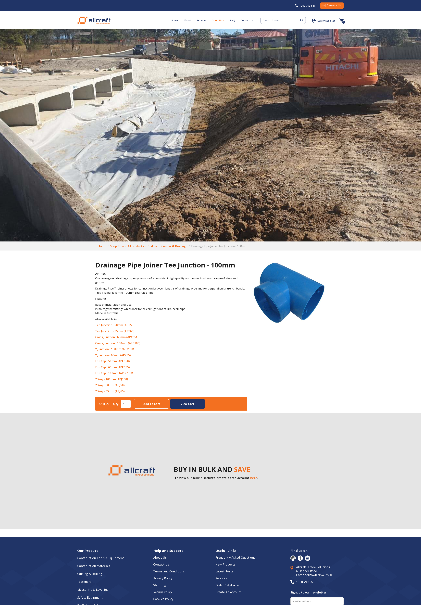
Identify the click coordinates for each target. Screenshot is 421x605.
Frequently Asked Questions (235, 557)
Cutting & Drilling (89, 574)
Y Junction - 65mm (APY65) (113, 355)
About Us (160, 557)
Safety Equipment (90, 597)
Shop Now (218, 20)
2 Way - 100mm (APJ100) (111, 379)
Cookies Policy (163, 599)
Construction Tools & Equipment (100, 558)
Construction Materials (93, 566)
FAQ (232, 20)
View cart (187, 404)
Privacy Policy (162, 578)
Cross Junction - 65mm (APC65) (116, 337)
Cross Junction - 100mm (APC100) (117, 343)
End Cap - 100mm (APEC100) (114, 373)
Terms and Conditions (169, 571)
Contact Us (334, 5)
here (253, 478)
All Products (136, 246)
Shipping (159, 585)
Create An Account (228, 592)
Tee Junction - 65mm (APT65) (114, 331)
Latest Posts (224, 571)
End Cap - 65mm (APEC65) (112, 367)
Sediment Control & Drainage (167, 246)
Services (202, 20)
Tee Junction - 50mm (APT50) (114, 325)
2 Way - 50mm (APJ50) (110, 385)
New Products (225, 564)
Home (174, 20)
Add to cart (151, 404)
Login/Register (326, 20)
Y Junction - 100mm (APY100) (114, 349)
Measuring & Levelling (93, 590)
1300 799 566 (307, 5)
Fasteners (84, 582)
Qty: (116, 404)
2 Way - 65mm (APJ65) (110, 391)
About (187, 20)
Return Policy (162, 592)
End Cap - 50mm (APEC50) (112, 361)
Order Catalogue (227, 585)
